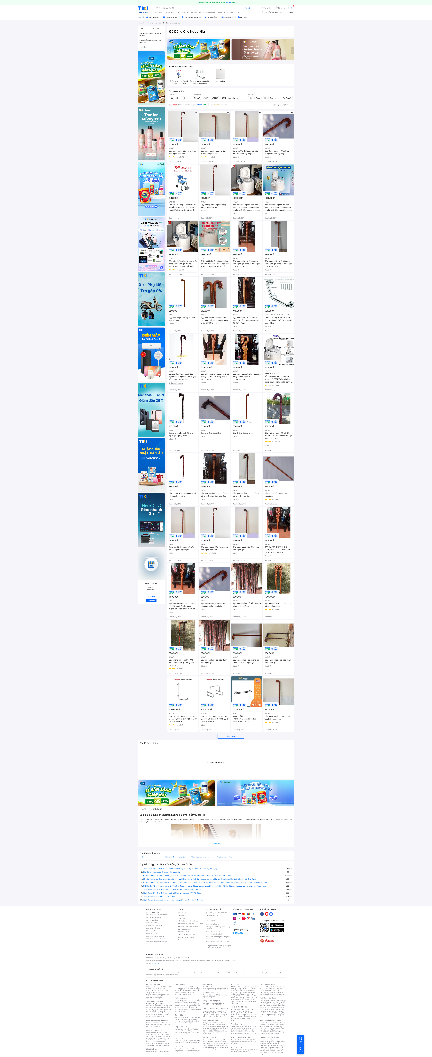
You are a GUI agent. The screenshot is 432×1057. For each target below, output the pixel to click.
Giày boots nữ (182, 1021)
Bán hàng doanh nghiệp (186, 937)
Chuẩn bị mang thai (156, 998)
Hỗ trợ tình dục (162, 1043)
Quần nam (187, 1000)
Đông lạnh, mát (160, 1007)
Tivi (264, 992)
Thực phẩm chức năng (157, 1034)
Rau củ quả (153, 1006)
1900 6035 (155, 963)
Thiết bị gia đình (164, 1051)
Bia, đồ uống (153, 1011)
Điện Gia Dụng (151, 1049)
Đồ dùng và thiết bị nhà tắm (216, 1028)
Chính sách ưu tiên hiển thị (214, 934)
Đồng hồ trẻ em (224, 1005)
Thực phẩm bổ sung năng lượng (273, 1014)
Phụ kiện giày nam (184, 1033)
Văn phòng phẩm (247, 1050)
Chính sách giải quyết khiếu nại (188, 926)
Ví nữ (195, 1041)
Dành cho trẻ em (156, 1013)
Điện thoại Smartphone (153, 1023)
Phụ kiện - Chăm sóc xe (239, 1040)
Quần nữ (188, 987)
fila (171, 974)
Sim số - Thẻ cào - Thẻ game (247, 1033)
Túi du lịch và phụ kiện (214, 987)
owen (181, 973)
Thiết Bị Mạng (214, 1015)
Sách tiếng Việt (236, 1050)
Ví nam (177, 1049)
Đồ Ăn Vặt (210, 1045)
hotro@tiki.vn (163, 939)
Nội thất (212, 1026)
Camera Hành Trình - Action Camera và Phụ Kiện (272, 1026)
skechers (212, 973)
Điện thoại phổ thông (156, 1024)
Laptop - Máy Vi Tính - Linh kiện (215, 1009)
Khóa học (248, 1026)
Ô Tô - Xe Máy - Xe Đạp (240, 1037)
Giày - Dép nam (181, 1027)
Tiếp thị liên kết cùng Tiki (186, 934)
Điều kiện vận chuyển (185, 940)
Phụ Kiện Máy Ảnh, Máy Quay (269, 1023)
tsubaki (175, 974)
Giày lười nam (179, 1029)
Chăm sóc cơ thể (156, 1036)
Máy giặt (266, 990)
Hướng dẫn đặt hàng (152, 923)
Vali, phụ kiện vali (222, 989)
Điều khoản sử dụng (184, 929)
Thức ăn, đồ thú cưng (156, 1015)
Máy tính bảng (155, 1026)
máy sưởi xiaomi (274, 1047)
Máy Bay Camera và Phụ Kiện (272, 1032)
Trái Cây (149, 1004)
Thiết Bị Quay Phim (271, 1032)
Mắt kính (220, 995)
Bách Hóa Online (209, 1037)
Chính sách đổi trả (152, 931)
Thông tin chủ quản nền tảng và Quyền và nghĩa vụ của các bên (218, 946)
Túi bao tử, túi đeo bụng (192, 1050)
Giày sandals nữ (186, 1019)
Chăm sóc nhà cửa (158, 1016)
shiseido (149, 974)
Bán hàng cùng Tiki (212, 915)
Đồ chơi (166, 987)
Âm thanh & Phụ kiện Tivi (268, 987)
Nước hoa (154, 1043)
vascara (148, 973)
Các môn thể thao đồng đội (272, 1009)
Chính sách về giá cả (212, 924)
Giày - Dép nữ (180, 1015)
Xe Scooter (248, 1042)
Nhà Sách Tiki (236, 1047)
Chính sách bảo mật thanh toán (188, 921)
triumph (223, 973)
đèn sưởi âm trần (269, 1052)
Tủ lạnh (265, 989)
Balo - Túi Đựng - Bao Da (272, 1028)
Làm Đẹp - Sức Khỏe (154, 1030)
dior (154, 973)
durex (191, 973)
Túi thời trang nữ (181, 1038)
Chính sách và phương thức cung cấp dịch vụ (218, 937)
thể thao (202, 12)
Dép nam (185, 1031)
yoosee (259, 973)
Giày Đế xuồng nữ (187, 1023)
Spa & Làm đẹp (245, 1028)
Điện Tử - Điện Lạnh (267, 984)
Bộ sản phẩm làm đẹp (158, 1044)
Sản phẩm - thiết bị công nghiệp (244, 998)
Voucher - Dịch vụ (238, 1024)
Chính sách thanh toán (213, 931)
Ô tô (242, 1042)
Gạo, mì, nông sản (157, 1009)
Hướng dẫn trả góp (152, 933)
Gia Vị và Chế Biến (212, 1043)
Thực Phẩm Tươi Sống (154, 1001)
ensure (186, 973)
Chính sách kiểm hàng (153, 928)
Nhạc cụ (218, 1032)
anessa (253, 973)
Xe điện (250, 1040)
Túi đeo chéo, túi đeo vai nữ (184, 1041)
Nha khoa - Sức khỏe (243, 1032)
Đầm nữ (181, 987)
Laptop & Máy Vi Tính (246, 998)
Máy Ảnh (276, 1033)
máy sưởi (263, 1040)
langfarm (156, 974)
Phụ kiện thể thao (272, 1004)
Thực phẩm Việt (163, 1006)
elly (203, 973)
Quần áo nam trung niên (186, 1009)
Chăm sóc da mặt (152, 1033)
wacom (247, 973)
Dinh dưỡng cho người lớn (158, 994)
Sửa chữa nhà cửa (212, 1024)
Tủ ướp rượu (280, 994)
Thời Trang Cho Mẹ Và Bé (154, 987)
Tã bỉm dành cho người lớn (175, 857)
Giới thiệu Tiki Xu (183, 932)
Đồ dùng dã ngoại (272, 1002)
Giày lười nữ (191, 1021)
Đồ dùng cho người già (225, 857)
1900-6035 (155, 913)
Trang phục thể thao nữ (267, 1000)
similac (269, 973)
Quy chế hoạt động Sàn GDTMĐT (216, 913)
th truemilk (168, 973)
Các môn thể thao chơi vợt (272, 1010)
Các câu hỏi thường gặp (154, 917)
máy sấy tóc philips (273, 1042)
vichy (167, 974)
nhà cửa (190, 12)
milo (206, 973)
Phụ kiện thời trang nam (215, 996)
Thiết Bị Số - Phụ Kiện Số (240, 1007)
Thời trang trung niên (185, 994)
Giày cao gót (179, 1017)
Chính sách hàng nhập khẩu (155, 936)
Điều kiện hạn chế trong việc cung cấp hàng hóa (218, 927)
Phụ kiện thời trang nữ (210, 995)
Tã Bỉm (142, 857)
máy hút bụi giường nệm (272, 1048)
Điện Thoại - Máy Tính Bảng (157, 1020)
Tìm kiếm (248, 8)
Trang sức (206, 1003)
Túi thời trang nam (182, 1046)
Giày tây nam (188, 1029)
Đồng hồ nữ (214, 1003)
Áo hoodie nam (184, 1004)
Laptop (221, 1016)
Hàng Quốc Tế (236, 984)
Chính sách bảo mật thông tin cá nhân (190, 924)
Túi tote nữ (186, 1042)
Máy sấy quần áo (269, 994)
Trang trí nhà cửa (208, 1023)
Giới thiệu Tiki (182, 913)
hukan (162, 974)
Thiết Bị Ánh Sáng (272, 1024)
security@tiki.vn (162, 941)
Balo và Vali (207, 984)
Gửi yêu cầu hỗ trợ (152, 920)
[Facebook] (262, 914)
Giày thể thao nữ (276, 1013)
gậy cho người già (233, 12)
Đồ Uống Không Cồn (214, 1047)
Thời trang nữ (180, 984)
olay (264, 973)
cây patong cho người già (215, 12)
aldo (218, 973)
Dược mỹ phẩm (164, 1045)
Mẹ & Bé (243, 994)
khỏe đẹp (181, 12)
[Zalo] (271, 914)
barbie (175, 973)
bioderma (197, 973)
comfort (275, 973)
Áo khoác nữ (190, 989)
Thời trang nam (181, 998)
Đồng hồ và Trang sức (211, 1001)
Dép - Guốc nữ (189, 1017)
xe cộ (167, 12)
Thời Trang (248, 987)
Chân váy (188, 990)
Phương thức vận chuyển (154, 925)
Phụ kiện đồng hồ (212, 1005)
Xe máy (237, 1042)
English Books (242, 1051)
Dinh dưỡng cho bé (156, 992)
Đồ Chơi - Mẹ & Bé (153, 984)
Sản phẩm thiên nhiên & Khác (157, 1039)
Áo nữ (176, 987)
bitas (280, 973)
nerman (241, 973)
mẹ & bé (174, 12)
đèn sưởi (269, 1040)
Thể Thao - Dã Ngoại (268, 998)
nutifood (229, 973)
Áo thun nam (179, 1000)
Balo (204, 987)
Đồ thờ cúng (210, 1032)
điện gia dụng (159, 12)
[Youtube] (266, 914)
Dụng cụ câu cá (269, 1007)
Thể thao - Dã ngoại (240, 990)
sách (196, 12)
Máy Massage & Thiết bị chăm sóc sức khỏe (159, 1037)
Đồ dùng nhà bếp (151, 1051)
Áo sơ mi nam (187, 1002)
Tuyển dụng (182, 918)
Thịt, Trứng (156, 1004)
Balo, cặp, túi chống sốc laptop (216, 988)
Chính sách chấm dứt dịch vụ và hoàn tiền (218, 942)
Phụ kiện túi (195, 1042)
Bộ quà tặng (212, 1049)
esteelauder (160, 973)
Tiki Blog (181, 915)
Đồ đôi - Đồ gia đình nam (189, 1006)
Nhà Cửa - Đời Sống (210, 1020)
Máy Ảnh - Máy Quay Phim (270, 1020)
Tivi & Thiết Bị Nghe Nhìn (242, 1000)
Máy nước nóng (272, 992)
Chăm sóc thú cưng (209, 1040)
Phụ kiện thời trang (210, 992)
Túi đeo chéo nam (186, 1049)
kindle (236, 973)
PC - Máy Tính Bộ (212, 1016)
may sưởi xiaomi (269, 1045)
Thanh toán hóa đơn (237, 1026)
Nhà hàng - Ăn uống (242, 1030)
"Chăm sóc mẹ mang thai (200, 857)
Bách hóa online (241, 996)
